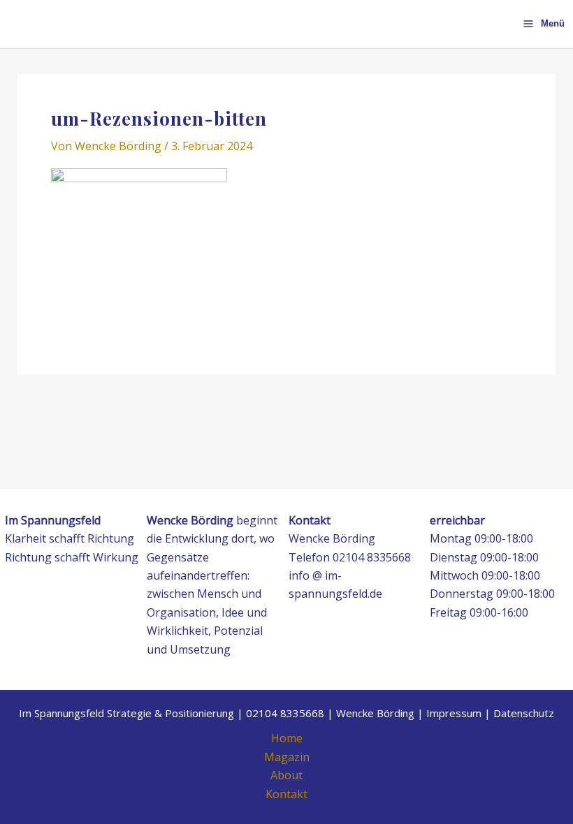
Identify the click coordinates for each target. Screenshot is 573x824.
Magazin (287, 757)
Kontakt (286, 794)
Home (287, 738)
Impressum (453, 713)
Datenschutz (523, 713)
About (286, 775)
